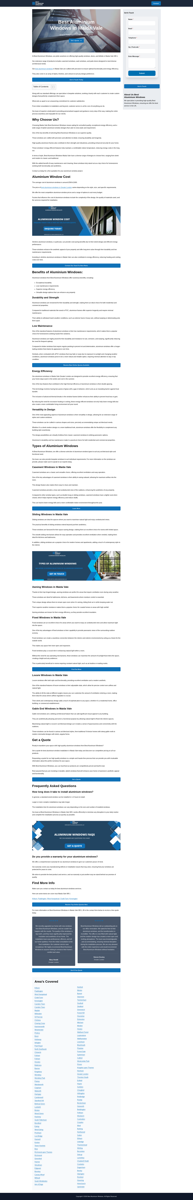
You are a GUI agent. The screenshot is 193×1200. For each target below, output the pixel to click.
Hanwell (38, 1139)
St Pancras (38, 1017)
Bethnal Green (40, 1104)
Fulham (37, 1055)
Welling (80, 1148)
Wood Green (39, 1113)
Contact (156, 3)
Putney (37, 1081)
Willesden (38, 1014)
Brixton (37, 1110)
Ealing (37, 1126)
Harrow (37, 1162)
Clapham (38, 1088)
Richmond (38, 1155)
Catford (79, 1058)
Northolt (80, 987)
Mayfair (37, 1010)
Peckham (38, 1133)
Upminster (81, 1187)
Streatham (38, 1165)
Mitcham (80, 1022)
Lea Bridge (38, 1136)
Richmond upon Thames (43, 1152)
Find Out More (76, 669)
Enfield (79, 1080)
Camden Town (40, 1004)
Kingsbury (38, 1072)
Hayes (79, 1084)
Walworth (38, 1091)
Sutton (79, 1135)
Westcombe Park (83, 1061)
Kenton (37, 1142)
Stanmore (80, 997)
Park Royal (39, 1046)
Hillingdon (81, 1093)
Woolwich (80, 1116)
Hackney (38, 1117)
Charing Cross (40, 1023)
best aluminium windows (44, 69)
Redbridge (81, 1096)
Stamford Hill (39, 1100)
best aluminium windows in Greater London (56, 187)
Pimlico (37, 1033)
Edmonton (81, 1019)
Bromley (38, 1171)
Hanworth (80, 1106)
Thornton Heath (82, 1077)
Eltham (79, 1138)
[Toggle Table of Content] (51, 87)
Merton (79, 990)
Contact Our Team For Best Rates (76, 265)
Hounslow (80, 1016)
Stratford (80, 1006)
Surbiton (80, 1087)
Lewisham (81, 1042)
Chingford (80, 1090)
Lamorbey (80, 1158)
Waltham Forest (82, 1032)
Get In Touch (142, 86)
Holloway (38, 1039)
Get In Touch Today (76, 80)
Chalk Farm (64, 899)
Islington (38, 1043)
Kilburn (34, 899)
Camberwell (39, 1097)
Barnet (79, 993)
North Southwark (41, 1049)
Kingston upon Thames (85, 1067)
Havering (80, 1180)
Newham (80, 1071)
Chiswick (38, 1052)
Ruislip (79, 1100)
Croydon (80, 1122)
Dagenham (81, 1167)
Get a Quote (75, 40)
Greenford (38, 1158)
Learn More (76, 508)
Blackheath (81, 1045)
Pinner (79, 1064)
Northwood (81, 1132)
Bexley (79, 1171)
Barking (80, 1129)
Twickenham (81, 1000)
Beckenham (81, 1103)
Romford (80, 1177)
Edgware (38, 1168)
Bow (36, 1149)
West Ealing (39, 1129)
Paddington (42, 899)
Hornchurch (81, 1183)
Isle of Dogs (39, 1184)
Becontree (81, 1151)
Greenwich (81, 1010)
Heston (79, 1029)
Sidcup (79, 1154)
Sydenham (81, 1055)
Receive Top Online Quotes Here (76, 904)
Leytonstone (81, 1035)
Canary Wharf (39, 1175)
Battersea (38, 1065)
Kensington (73, 899)
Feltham (80, 1113)
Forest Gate (81, 1051)
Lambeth (38, 1107)
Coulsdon (80, 1164)
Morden (80, 1026)
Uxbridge (80, 1142)
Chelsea (38, 1020)
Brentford (38, 1123)
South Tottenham (41, 1120)
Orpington (80, 1174)
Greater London (82, 1074)
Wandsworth (39, 1084)
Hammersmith (40, 1026)
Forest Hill (81, 1013)
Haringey (38, 1094)
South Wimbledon (41, 1181)
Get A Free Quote (76, 970)
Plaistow (80, 1048)
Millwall (37, 1178)
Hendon (37, 1062)
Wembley (38, 1075)
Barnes (37, 1068)
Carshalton (81, 1119)
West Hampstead (53, 899)
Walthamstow (82, 1038)
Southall (80, 1003)
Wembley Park (40, 1078)
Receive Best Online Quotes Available (76, 365)
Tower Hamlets (40, 1146)
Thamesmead (82, 1145)
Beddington (81, 1109)
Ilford (79, 1125)
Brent (36, 1036)
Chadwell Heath (83, 1161)
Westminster (39, 1030)
